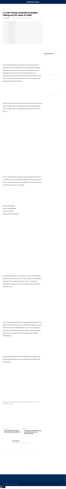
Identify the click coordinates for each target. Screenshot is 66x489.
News (11, 403)
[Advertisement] (26, 7)
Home (4, 9)
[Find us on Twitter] (62, 484)
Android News (8, 9)
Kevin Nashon (16, 441)
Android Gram (33, 2)
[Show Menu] (3, 2)
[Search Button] (62, 2)
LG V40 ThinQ (6, 403)
